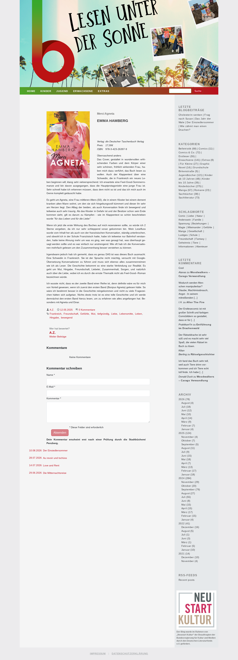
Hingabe (54, 317)
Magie (181, 227)
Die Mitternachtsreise (54, 473)
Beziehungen (199, 223)
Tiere (195, 242)
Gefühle (84, 313)
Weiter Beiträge (57, 336)
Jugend (62, 91)
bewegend (66, 317)
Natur (200, 216)
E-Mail (51, 386)
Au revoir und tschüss (55, 458)
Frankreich (56, 313)
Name (51, 374)
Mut (93, 313)
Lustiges (183, 235)
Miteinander (194, 227)
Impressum (98, 653)
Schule (194, 235)
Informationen (186, 246)
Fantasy (199, 239)
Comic (181, 216)
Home (31, 91)
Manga (182, 231)
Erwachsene (83, 91)
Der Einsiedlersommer (55, 450)
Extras (103, 91)
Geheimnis (184, 242)
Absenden (59, 432)
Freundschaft (71, 313)
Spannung (184, 223)
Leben (138, 313)
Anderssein (184, 219)
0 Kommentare (87, 309)
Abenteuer (202, 246)
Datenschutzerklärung (130, 653)
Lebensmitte (126, 313)
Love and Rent (51, 465)
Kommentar (54, 398)
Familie (197, 219)
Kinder (45, 91)
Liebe (114, 313)
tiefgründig (103, 313)
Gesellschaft (195, 231)
